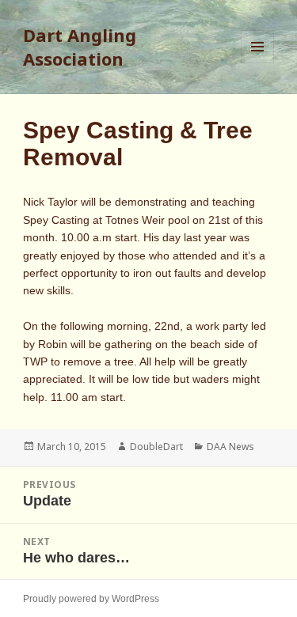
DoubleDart (156, 446)
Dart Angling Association (79, 46)
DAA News (230, 446)
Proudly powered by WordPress (91, 598)
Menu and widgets (258, 62)
